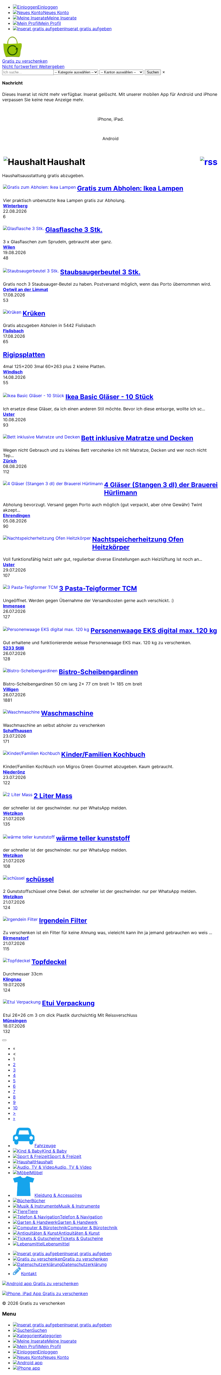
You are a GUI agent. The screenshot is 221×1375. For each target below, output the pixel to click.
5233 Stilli (13, 648)
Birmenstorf (16, 938)
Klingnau (12, 979)
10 (15, 1107)
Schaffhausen (17, 730)
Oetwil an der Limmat (25, 289)
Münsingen (15, 1020)
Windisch (13, 371)
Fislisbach (13, 330)
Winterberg (15, 205)
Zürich (10, 461)
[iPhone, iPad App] (45, 1293)
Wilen (9, 247)
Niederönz (14, 772)
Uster (9, 414)
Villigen (11, 689)
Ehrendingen (16, 515)
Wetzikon (13, 813)
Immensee (14, 606)
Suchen (153, 72)
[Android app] (40, 1283)
